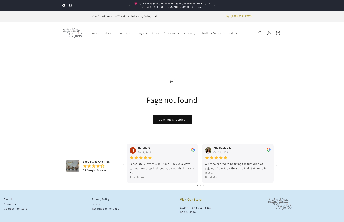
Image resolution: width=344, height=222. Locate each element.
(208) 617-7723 (241, 16)
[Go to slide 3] (203, 185)
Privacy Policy (100, 199)
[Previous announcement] (129, 5)
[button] (108, 33)
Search (8, 199)
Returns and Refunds (105, 208)
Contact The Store (15, 208)
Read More (137, 177)
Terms (96, 204)
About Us (10, 204)
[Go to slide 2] (200, 185)
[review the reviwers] (193, 151)
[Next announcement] (214, 5)
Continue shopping (172, 119)
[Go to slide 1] (197, 185)
